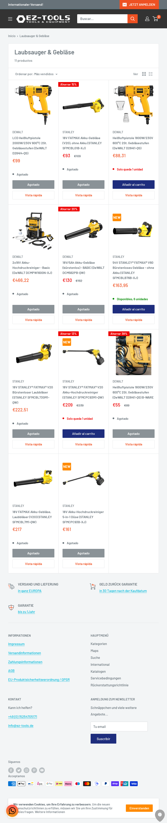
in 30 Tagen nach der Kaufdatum (123, 591)
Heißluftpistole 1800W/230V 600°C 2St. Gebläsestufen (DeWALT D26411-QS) (133, 143)
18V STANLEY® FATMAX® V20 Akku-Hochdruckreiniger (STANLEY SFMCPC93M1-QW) (83, 392)
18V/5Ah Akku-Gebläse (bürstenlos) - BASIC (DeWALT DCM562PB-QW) (83, 267)
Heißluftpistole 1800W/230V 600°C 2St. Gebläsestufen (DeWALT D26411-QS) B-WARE (133, 392)
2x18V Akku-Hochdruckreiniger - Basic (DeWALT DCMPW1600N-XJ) (32, 267)
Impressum (16, 644)
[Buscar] (132, 18)
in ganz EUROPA (30, 591)
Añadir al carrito (133, 184)
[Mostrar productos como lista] (151, 74)
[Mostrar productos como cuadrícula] (144, 74)
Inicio (11, 36)
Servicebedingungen (106, 678)
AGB (11, 670)
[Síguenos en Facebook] (11, 770)
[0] (155, 18)
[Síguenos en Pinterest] (34, 770)
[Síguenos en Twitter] (19, 770)
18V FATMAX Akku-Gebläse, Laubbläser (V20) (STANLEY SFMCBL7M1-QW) (32, 517)
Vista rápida (33, 195)
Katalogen (98, 671)
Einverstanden (139, 808)
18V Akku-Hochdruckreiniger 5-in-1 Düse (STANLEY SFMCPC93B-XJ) (83, 517)
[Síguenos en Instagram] (26, 770)
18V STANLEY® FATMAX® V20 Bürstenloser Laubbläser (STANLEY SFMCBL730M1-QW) (32, 394)
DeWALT (17, 132)
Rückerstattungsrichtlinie (110, 685)
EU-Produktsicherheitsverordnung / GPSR (39, 679)
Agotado (33, 184)
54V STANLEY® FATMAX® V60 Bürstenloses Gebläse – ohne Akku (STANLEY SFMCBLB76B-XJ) (133, 269)
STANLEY (68, 132)
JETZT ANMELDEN (142, 4)
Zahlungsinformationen (25, 662)
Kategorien (99, 644)
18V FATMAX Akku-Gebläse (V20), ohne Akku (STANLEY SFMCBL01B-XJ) (82, 143)
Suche (95, 657)
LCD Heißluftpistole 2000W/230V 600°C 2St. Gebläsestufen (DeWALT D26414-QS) (29, 145)
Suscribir (103, 739)
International (100, 664)
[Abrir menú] (10, 19)
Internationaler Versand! (25, 4)
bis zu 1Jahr (26, 612)
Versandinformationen (24, 653)
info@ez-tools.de (20, 725)
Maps (94, 650)
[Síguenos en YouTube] (42, 770)
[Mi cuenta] (147, 18)
